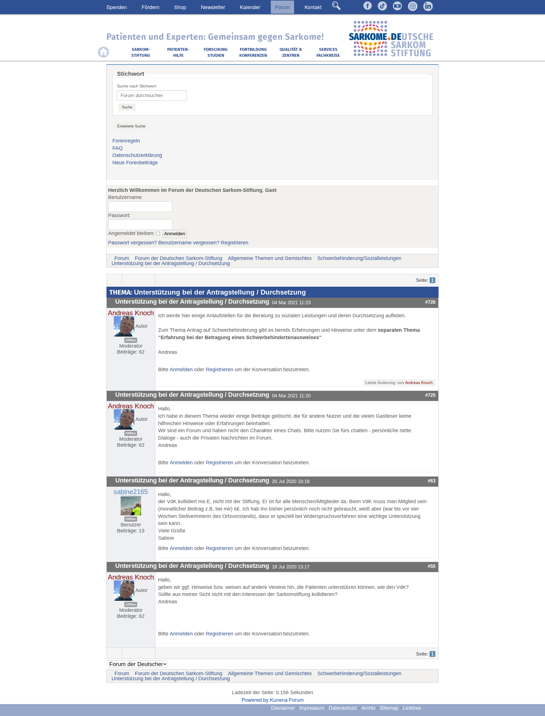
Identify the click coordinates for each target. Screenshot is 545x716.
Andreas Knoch (131, 313)
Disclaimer (283, 707)
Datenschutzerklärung (137, 155)
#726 (430, 302)
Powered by (255, 699)
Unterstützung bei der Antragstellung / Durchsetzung (171, 263)
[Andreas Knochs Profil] (124, 326)
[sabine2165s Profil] (131, 504)
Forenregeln (126, 141)
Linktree (412, 707)
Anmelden (181, 369)
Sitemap (389, 707)
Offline (130, 340)
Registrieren (234, 242)
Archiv (368, 707)
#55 (431, 566)
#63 (431, 480)
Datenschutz (344, 707)
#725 (430, 395)
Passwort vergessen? (132, 242)
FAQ (117, 148)
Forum (121, 258)
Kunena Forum (287, 699)
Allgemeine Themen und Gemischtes (270, 258)
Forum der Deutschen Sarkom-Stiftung (178, 258)
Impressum (311, 707)
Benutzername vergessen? (188, 242)
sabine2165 (131, 491)
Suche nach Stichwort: (137, 86)
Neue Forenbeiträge (135, 162)
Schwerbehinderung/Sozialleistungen (359, 258)
